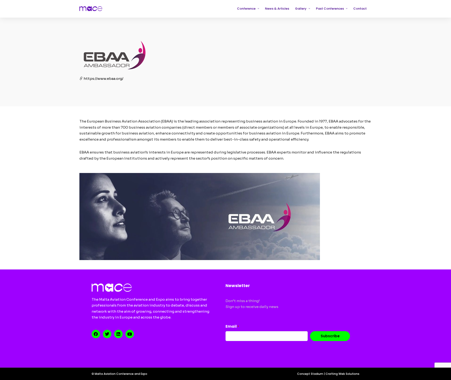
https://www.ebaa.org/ (103, 78)
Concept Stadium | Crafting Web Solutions (328, 374)
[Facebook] (96, 334)
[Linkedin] (118, 334)
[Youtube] (129, 334)
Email (232, 326)
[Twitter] (107, 334)
